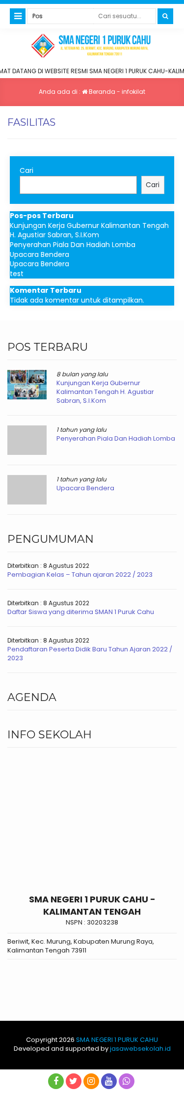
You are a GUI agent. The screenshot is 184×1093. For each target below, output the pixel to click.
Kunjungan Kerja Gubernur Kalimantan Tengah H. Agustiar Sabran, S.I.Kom (89, 230)
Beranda (101, 91)
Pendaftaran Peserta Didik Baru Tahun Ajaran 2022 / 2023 (89, 654)
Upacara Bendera (39, 254)
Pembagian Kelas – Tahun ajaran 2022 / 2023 (80, 574)
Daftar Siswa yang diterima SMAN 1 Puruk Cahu (80, 612)
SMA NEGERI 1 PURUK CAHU (117, 1039)
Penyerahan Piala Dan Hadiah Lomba (72, 245)
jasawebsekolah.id (140, 1048)
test (17, 274)
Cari (26, 170)
